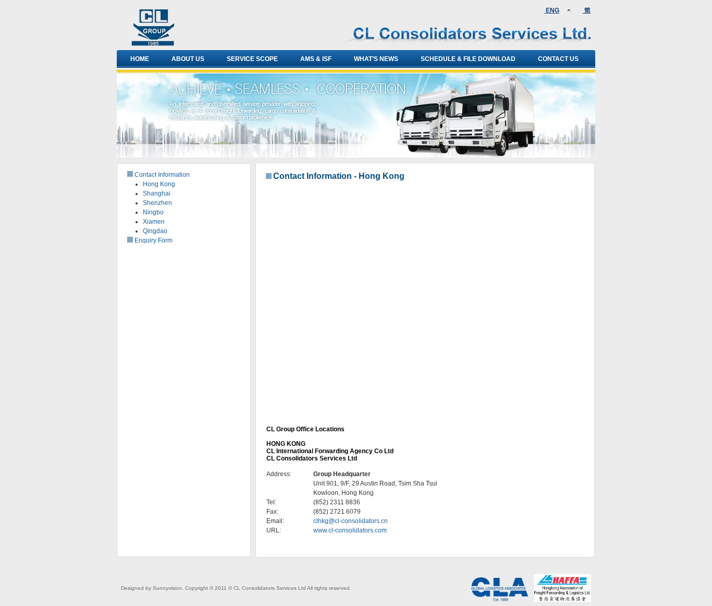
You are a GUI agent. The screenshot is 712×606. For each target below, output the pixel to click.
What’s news (376, 59)
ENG (551, 10)
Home (139, 59)
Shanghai (156, 193)
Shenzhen (157, 203)
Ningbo (153, 212)
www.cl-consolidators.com (350, 530)
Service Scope (252, 59)
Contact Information (162, 174)
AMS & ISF (316, 59)
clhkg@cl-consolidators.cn (350, 521)
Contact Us (558, 59)
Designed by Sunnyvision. (152, 588)
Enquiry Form (153, 240)
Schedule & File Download (468, 59)
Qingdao (155, 231)
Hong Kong (159, 184)
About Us (187, 59)
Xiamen (154, 221)
